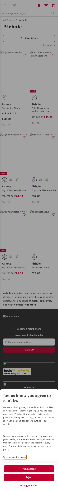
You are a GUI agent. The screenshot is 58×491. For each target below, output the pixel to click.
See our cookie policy (14, 457)
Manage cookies (29, 485)
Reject (29, 477)
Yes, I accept (29, 469)
